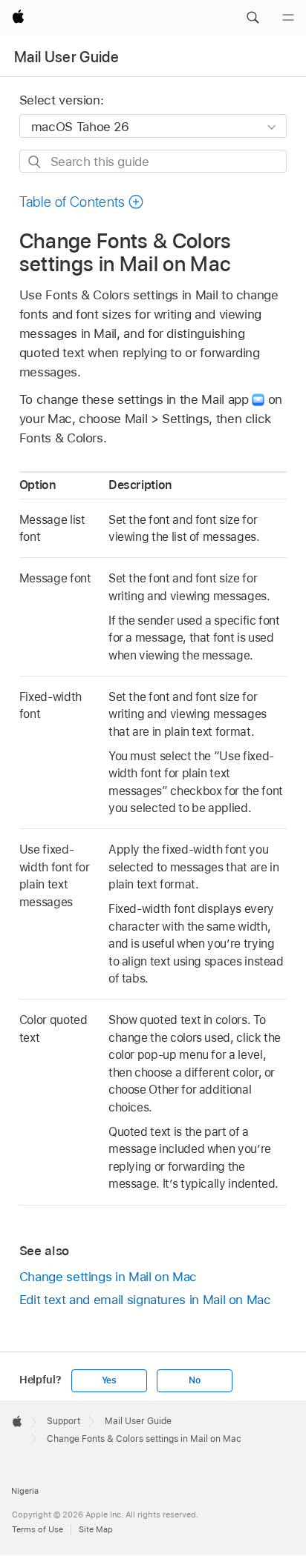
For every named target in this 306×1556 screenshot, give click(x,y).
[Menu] (288, 18)
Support (63, 1421)
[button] (252, 18)
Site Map (96, 1529)
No (195, 1380)
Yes (109, 1380)
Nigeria (25, 1491)
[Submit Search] (35, 162)
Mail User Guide (66, 57)
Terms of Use (37, 1529)
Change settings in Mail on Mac (108, 1276)
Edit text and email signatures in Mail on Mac (145, 1299)
